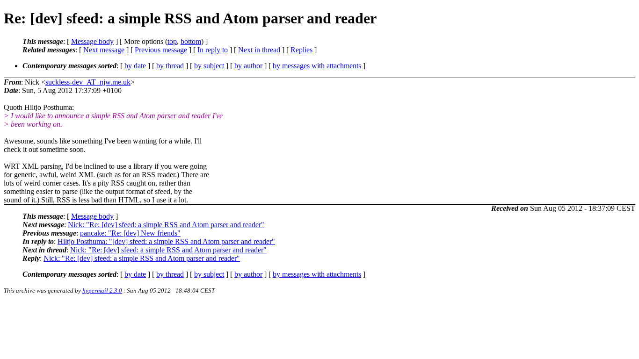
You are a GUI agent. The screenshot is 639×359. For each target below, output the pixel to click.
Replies (301, 50)
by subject (209, 66)
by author (248, 66)
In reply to (212, 50)
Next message (103, 50)
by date (135, 66)
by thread (170, 66)
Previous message (161, 50)
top (172, 41)
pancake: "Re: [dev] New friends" (130, 233)
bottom (191, 41)
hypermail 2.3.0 (102, 290)
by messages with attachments (317, 66)
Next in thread (259, 50)
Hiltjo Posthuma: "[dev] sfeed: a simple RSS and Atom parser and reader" (166, 241)
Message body (92, 41)
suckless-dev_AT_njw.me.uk (88, 82)
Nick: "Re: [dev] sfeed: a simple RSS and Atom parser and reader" (166, 225)
